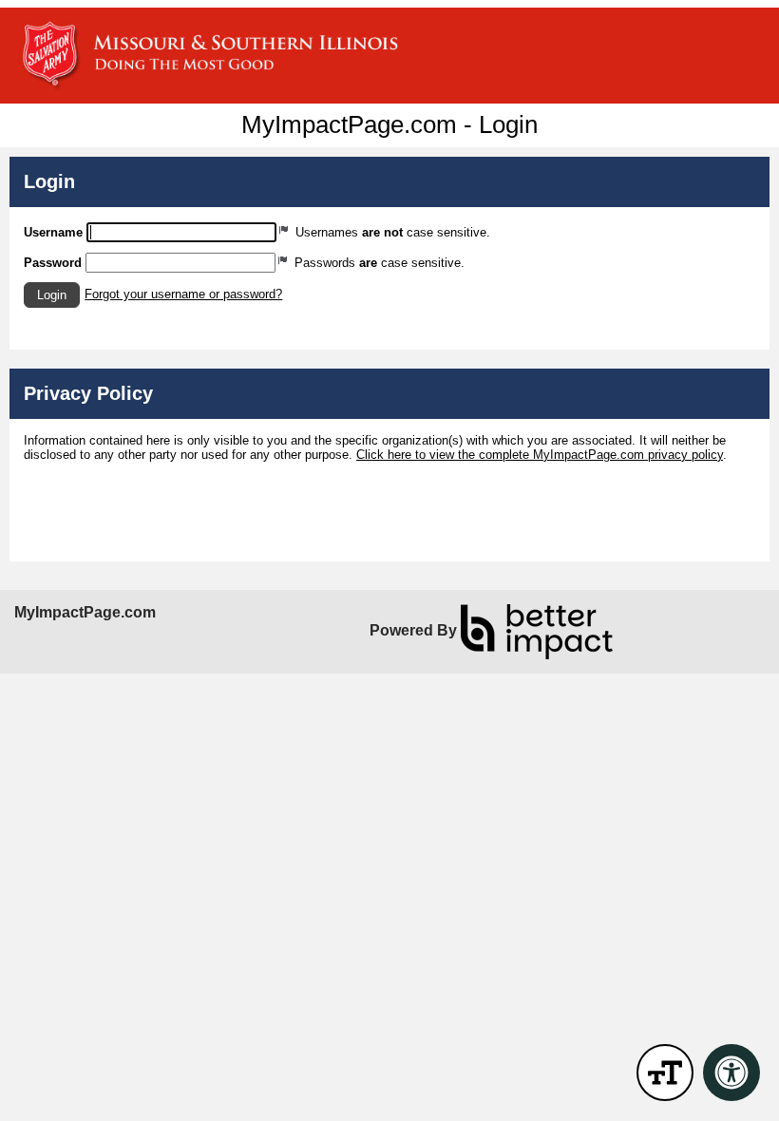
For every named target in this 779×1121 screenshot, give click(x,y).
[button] (52, 295)
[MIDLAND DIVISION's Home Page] (389, 56)
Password (53, 263)
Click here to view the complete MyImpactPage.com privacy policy (539, 454)
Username (53, 232)
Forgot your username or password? (183, 294)
